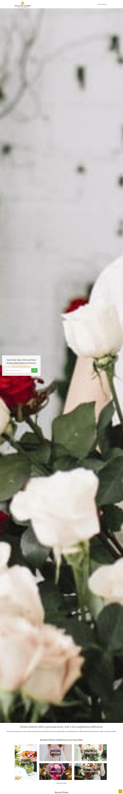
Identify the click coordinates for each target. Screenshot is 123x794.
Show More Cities (61, 783)
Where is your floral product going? (21, 366)
